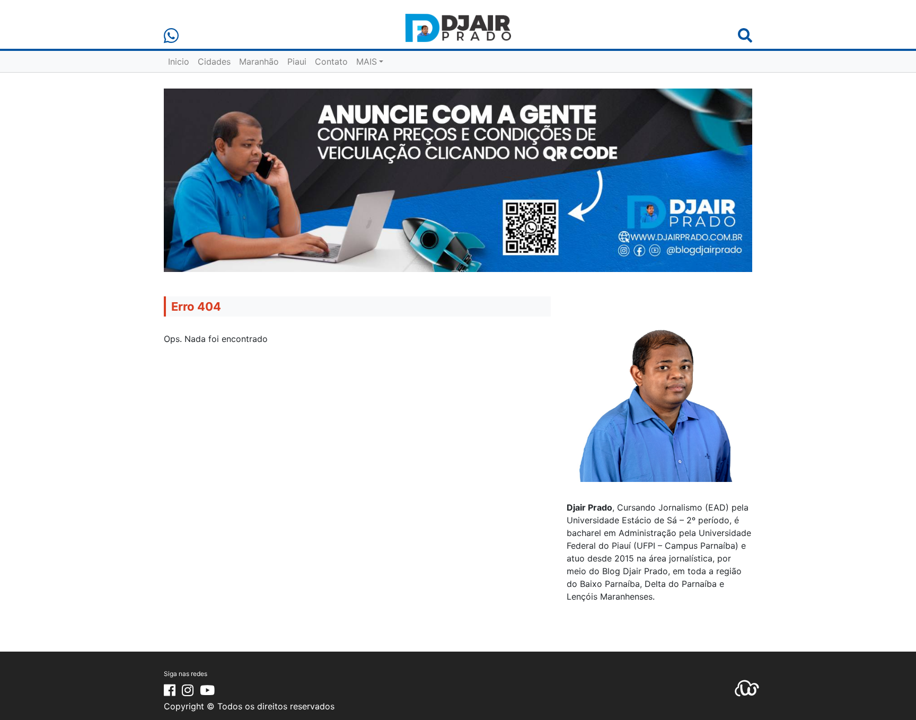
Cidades (214, 61)
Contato (331, 61)
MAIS (366, 61)
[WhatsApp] (171, 35)
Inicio (178, 61)
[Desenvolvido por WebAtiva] (747, 687)
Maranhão (259, 61)
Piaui (296, 61)
